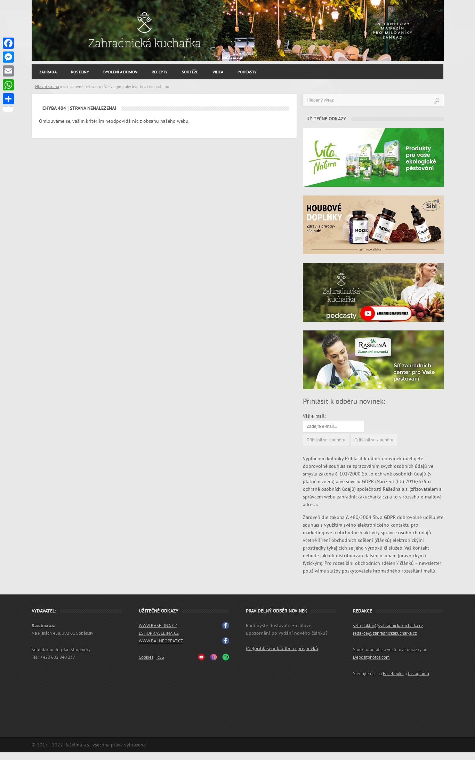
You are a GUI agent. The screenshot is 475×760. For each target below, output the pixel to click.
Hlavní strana (47, 86)
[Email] (8, 71)
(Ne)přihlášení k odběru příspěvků (282, 648)
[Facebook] (8, 43)
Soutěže (190, 72)
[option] (238, 30)
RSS (160, 657)
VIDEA (217, 72)
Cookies (146, 657)
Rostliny (80, 72)
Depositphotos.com (371, 657)
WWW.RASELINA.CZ (158, 626)
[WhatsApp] (8, 85)
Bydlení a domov (120, 72)
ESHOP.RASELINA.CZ (159, 633)
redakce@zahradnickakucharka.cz (385, 633)
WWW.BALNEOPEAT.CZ (161, 641)
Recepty (160, 72)
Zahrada (48, 72)
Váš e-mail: (314, 416)
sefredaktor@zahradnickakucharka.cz (388, 626)
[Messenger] (8, 57)
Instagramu (418, 674)
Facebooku (393, 674)
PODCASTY (247, 72)
